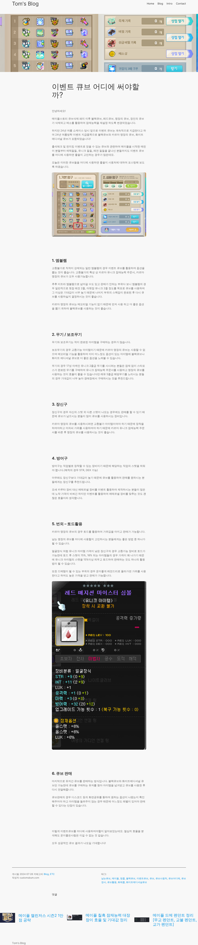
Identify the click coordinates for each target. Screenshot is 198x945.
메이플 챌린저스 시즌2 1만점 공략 (41, 917)
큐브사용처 (161, 878)
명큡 (122, 878)
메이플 (115, 878)
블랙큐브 (130, 878)
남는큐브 (106, 878)
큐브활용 (112, 882)
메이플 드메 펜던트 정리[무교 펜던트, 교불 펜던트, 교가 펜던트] (175, 919)
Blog (46, 874)
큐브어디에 (174, 878)
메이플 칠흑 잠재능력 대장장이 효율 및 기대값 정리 (108, 917)
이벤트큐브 (142, 878)
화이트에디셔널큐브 (136, 882)
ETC (52, 874)
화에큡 (121, 882)
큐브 (152, 878)
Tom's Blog (25, 3)
